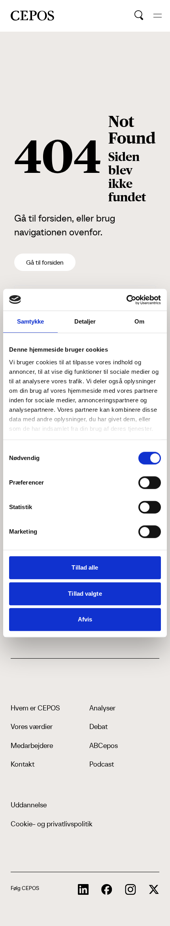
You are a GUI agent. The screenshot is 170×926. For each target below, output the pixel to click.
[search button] (139, 15)
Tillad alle (85, 567)
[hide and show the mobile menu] (157, 15)
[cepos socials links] (83, 889)
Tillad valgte (85, 593)
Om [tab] (139, 321)
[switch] (149, 482)
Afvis (85, 619)
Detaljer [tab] (85, 321)
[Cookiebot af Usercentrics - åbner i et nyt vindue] (126, 300)
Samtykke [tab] (30, 321)
